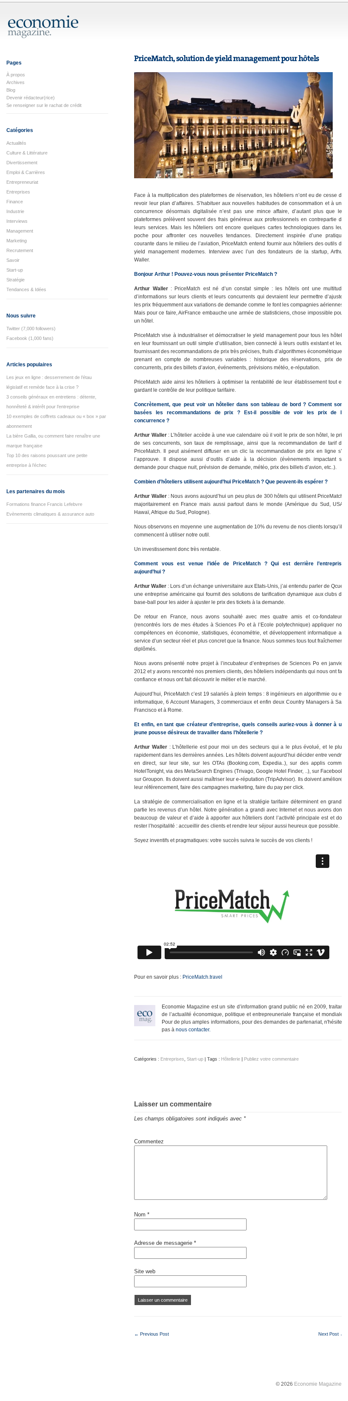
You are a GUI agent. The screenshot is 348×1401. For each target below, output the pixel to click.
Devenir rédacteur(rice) (30, 97)
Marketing (16, 240)
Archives (15, 82)
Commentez (149, 1141)
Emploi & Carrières (25, 172)
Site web (144, 1271)
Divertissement (21, 162)
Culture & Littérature (27, 152)
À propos (15, 74)
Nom (141, 1214)
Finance (14, 201)
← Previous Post (151, 1333)
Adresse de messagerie (165, 1243)
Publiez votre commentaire (271, 1058)
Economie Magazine (318, 1384)
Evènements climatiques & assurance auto (50, 514)
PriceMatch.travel (202, 977)
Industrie (15, 211)
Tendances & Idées (26, 289)
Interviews (17, 221)
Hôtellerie (230, 1058)
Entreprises (18, 191)
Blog (10, 90)
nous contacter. (193, 1030)
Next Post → (331, 1333)
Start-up (14, 269)
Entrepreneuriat (22, 182)
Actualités (16, 143)
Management (19, 230)
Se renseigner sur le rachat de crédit (43, 105)
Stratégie (15, 279)
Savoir (13, 260)
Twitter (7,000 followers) (31, 328)
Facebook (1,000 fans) (29, 338)
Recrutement (19, 250)
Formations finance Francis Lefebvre (44, 504)
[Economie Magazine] (43, 35)
